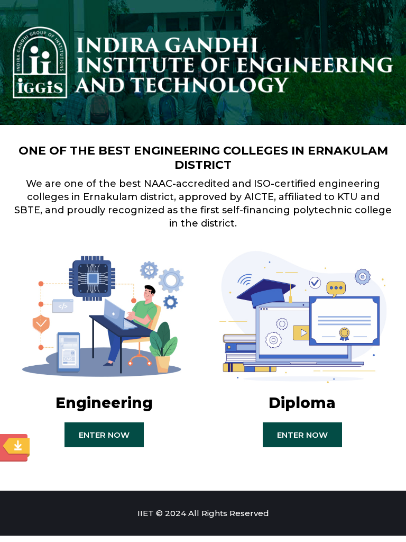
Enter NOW (104, 435)
